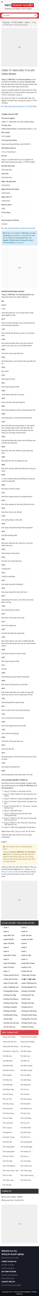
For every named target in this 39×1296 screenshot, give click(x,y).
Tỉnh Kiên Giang (8, 1113)
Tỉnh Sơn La (24, 1156)
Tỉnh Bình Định (7, 1066)
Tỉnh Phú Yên (7, 1142)
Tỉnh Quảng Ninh (8, 1151)
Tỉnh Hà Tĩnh (7, 1099)
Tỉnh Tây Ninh (7, 1161)
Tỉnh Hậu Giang (8, 1104)
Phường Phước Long (28, 1023)
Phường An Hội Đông (28, 1011)
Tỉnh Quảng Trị (25, 1151)
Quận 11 (6, 971)
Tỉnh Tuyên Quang (26, 1175)
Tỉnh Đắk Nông (25, 1080)
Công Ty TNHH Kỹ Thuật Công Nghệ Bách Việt (20, 799)
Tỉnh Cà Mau (7, 1075)
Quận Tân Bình (8, 943)
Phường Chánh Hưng (28, 1015)
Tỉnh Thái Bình (25, 1161)
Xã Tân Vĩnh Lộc (8, 1027)
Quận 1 (5, 927)
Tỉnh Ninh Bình (25, 1132)
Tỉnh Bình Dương (26, 1066)
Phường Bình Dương (10, 991)
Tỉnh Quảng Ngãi (26, 1147)
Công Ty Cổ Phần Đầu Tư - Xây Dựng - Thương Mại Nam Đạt (20, 807)
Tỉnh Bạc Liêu (25, 1056)
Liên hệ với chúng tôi (8, 1268)
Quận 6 (5, 951)
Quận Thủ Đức (8, 967)
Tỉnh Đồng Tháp (8, 1089)
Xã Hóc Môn (7, 1019)
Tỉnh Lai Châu (7, 1118)
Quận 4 (5, 947)
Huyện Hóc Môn (26, 939)
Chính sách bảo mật (8, 1278)
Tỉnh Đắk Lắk (7, 1080)
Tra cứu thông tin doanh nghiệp (11, 1285)
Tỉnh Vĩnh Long (7, 1180)
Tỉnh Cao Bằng (25, 1075)
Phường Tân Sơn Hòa (10, 1023)
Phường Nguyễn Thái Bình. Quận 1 (28, 987)
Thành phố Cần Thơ (9, 1042)
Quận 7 (23, 951)
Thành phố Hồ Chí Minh (10, 975)
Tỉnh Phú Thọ (25, 1137)
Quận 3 (23, 927)
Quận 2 (5, 931)
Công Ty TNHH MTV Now (13, 811)
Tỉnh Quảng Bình (26, 1142)
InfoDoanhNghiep (24, 1292)
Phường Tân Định (9, 1011)
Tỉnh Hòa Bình (25, 1104)
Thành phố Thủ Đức (28, 975)
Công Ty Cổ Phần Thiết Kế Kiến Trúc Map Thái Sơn (20, 802)
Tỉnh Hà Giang (7, 1094)
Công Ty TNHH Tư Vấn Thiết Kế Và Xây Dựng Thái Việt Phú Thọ (20, 824)
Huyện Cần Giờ (26, 971)
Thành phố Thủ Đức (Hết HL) (10, 979)
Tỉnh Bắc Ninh (7, 1061)
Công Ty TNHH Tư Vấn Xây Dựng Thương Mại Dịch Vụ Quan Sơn (20, 819)
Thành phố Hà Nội (8, 1037)
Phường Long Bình (9, 1007)
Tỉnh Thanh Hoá (26, 1166)
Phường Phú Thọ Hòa (28, 1019)
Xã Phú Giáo (25, 999)
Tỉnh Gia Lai (24, 1089)
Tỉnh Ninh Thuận (8, 1137)
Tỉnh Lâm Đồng (25, 1118)
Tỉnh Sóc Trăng (7, 1156)
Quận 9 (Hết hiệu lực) (28, 983)
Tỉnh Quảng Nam (8, 1147)
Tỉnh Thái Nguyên (8, 1166)
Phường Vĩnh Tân (27, 995)
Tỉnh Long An (7, 1128)
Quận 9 (23, 947)
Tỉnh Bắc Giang (25, 1051)
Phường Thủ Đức (27, 1027)
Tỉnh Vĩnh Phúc (25, 1180)
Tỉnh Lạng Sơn (7, 1123)
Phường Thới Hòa (27, 1003)
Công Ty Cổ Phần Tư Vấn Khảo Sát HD (17, 791)
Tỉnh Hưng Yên (7, 1109)
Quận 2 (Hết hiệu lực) (10, 987)
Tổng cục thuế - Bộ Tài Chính (25, 831)
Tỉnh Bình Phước (8, 1070)
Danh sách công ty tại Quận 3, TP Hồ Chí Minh (20, 106)
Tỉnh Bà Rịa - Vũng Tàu (10, 1051)
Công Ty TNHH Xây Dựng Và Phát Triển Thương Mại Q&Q (18, 814)
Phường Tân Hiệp (9, 995)
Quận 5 (5, 959)
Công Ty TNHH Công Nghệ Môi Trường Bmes (20, 827)
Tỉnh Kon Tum (25, 1113)
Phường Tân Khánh (27, 991)
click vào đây (7, 859)
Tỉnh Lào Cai (24, 1123)
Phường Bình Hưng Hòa (10, 1015)
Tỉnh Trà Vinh (7, 1175)
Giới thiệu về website (8, 1265)
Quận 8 (23, 943)
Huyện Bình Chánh (27, 963)
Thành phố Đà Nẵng (27, 1042)
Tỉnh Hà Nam (25, 1094)
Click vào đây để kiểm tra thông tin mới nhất (19, 228)
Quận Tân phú (26, 935)
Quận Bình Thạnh (9, 955)
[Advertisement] (19, 47)
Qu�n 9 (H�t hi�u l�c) (28, 979)
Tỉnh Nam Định (25, 1128)
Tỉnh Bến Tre (24, 1061)
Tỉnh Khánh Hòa (26, 1109)
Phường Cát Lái (26, 1007)
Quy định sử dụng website (10, 1275)
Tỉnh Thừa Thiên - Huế (10, 1171)
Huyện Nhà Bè (8, 939)
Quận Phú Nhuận (9, 963)
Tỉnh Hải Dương (26, 1099)
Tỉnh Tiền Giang (26, 1171)
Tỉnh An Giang (25, 1046)
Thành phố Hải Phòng (10, 1046)
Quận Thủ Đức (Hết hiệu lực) (10, 983)
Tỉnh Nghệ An (7, 1132)
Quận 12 (24, 959)
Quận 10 (24, 931)
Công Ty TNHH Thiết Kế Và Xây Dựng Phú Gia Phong (20, 795)
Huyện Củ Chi (25, 967)
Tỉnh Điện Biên (7, 1085)
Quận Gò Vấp (25, 955)
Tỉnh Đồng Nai (25, 1085)
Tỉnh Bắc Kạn (7, 1056)
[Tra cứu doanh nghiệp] (19, 6)
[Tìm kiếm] (36, 16)
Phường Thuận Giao (10, 1003)
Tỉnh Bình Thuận (26, 1070)
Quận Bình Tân (8, 935)
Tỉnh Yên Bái (6, 1185)
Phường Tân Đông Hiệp (10, 999)
